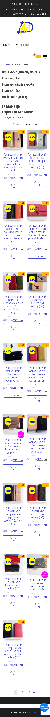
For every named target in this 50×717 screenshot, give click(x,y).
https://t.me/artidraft (38, 14)
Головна (5, 64)
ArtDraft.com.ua (33, 712)
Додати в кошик (37, 256)
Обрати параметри (13, 186)
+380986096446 (15, 14)
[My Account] (29, 56)
